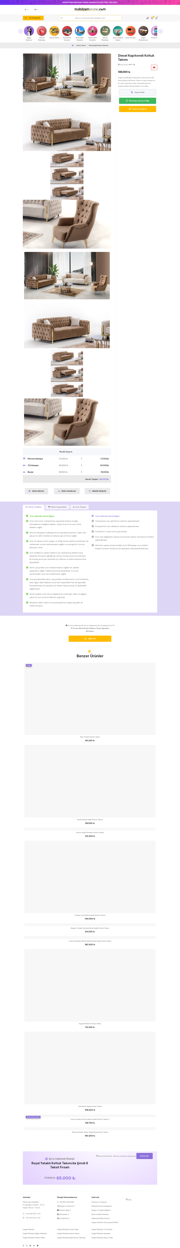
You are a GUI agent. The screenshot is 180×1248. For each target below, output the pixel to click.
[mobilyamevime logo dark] (90, 9)
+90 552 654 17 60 (33, 1218)
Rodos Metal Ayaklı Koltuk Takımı (90, 819)
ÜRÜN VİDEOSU (38, 491)
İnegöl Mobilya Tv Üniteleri (102, 1229)
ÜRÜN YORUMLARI (68, 491)
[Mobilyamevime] (73, 45)
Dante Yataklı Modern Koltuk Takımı (90, 832)
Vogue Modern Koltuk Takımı (90, 1024)
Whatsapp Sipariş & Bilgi (139, 101)
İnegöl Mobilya (28, 1229)
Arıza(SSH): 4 (64, 1218)
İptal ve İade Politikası (100, 1214)
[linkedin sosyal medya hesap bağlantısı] (34, 1245)
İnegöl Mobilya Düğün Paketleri (35, 1233)
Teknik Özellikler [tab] (34, 507)
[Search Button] (62, 18)
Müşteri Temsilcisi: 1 (67, 1206)
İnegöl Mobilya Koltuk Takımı (68, 1233)
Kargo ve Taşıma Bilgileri (101, 1210)
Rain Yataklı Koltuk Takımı (90, 737)
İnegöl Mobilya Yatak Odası (67, 1229)
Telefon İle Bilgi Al (139, 109)
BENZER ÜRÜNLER (99, 491)
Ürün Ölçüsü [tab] (80, 507)
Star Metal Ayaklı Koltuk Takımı (90, 1106)
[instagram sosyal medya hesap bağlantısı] (26, 1245)
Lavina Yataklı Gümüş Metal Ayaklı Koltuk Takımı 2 (90, 1119)
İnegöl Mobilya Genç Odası (102, 1238)
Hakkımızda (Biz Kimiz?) (101, 1218)
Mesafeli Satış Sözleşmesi (102, 1206)
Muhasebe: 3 (64, 1214)
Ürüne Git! (144, 1156)
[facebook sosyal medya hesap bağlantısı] (23, 1245)
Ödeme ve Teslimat (99, 1202)
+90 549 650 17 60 (33, 1214)
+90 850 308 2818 (66, 1202)
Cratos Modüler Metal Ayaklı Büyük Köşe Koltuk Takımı (90, 941)
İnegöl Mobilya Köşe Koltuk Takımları (71, 1238)
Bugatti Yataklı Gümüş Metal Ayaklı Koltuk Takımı (90, 928)
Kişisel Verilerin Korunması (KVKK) (105, 1222)
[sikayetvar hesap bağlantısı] (37, 1245)
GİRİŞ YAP (92, 639)
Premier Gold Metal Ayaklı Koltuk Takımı (90, 915)
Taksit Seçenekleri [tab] (58, 507)
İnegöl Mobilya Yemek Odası (34, 1238)
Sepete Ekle (139, 92)
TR (35, 10)
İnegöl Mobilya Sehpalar (101, 1233)
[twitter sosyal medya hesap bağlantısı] (30, 1245)
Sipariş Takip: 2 (65, 1210)
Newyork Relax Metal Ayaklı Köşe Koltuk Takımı (90, 1132)
